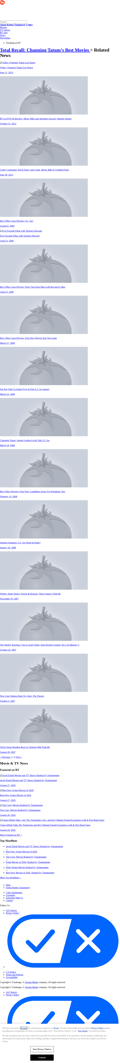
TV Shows (5, 30)
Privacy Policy (12, 913)
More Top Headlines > (10, 877)
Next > (19, 757)
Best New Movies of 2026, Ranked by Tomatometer (30, 872)
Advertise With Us (14, 898)
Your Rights (83, 1031)
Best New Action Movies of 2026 (21, 851)
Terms (56, 1028)
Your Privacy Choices (18, 970)
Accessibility (12, 977)
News (2, 35)
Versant (24, 1028)
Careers (9, 900)
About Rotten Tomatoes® (18, 887)
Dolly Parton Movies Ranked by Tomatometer (27, 867)
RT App (3, 32)
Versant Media (31, 982)
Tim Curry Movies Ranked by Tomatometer (26, 857)
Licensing (10, 895)
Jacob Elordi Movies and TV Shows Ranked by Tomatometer (34, 846)
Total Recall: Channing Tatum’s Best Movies (45, 50)
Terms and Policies (14, 974)
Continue (42, 1057)
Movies (3, 27)
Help (8, 885)
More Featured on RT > (11, 835)
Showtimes (5, 38)
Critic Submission (14, 892)
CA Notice (11, 972)
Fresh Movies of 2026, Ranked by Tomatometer (28, 862)
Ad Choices (11, 910)
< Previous (5, 757)
